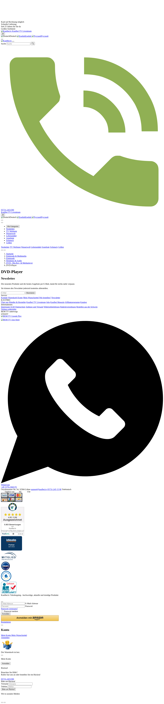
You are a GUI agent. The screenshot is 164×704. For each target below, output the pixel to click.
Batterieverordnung (68, 307)
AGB (12, 307)
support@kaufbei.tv (39, 489)
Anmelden (5, 614)
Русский (44, 36)
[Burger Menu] (13, 41)
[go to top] (5, 702)
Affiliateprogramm (72, 302)
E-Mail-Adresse (31, 603)
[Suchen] (33, 43)
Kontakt (4, 298)
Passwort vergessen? (9, 609)
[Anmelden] (2, 220)
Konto (20, 298)
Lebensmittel (11, 236)
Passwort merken (11, 611)
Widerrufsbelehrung (52, 307)
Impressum (5, 307)
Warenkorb (13, 298)
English (28, 36)
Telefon (4, 686)
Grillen (9, 243)
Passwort (29, 606)
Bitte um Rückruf (8, 689)
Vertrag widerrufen (8, 309)
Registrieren (6, 622)
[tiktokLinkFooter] (2, 699)
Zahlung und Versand (34, 307)
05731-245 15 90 (54, 489)
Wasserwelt (10, 233)
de (3, 34)
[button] (30, 618)
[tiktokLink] (2, 598)
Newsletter (55, 298)
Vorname (4, 684)
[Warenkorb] (2, 222)
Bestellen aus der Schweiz (87, 307)
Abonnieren (30, 293)
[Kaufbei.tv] (6, 31)
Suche (3, 44)
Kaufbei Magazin (57, 302)
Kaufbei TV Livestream (36, 302)
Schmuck (10, 240)
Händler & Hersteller (17, 302)
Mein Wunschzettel (31, 298)
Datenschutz (20, 307)
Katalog (83, 302)
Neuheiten (10, 229)
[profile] (2, 39)
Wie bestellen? (45, 298)
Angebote (10, 238)
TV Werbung (11, 231)
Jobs (48, 302)
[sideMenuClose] (2, 655)
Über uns (4, 302)
